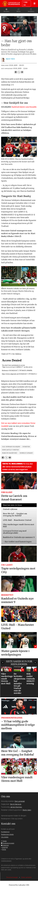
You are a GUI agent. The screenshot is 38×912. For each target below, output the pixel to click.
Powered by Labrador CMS (19, 885)
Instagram (6, 845)
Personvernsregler (12, 877)
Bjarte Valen (27, 810)
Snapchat (5, 847)
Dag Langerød (20, 801)
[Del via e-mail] (22, 72)
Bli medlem (6, 11)
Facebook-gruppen (8, 843)
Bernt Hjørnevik (15, 804)
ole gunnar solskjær (11, 447)
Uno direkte (4, 837)
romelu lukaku (26, 453)
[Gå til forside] (11, 3)
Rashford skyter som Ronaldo (24, 107)
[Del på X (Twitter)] (18, 72)
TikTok (4, 849)
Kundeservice (5, 832)
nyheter (26, 447)
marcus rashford (9, 453)
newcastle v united (10, 450)
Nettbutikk (30, 11)
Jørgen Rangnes (16, 807)
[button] (2, 662)
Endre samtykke (26, 877)
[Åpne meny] (34, 3)
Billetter (19, 11)
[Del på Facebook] (15, 72)
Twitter (5, 841)
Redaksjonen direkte (7, 834)
